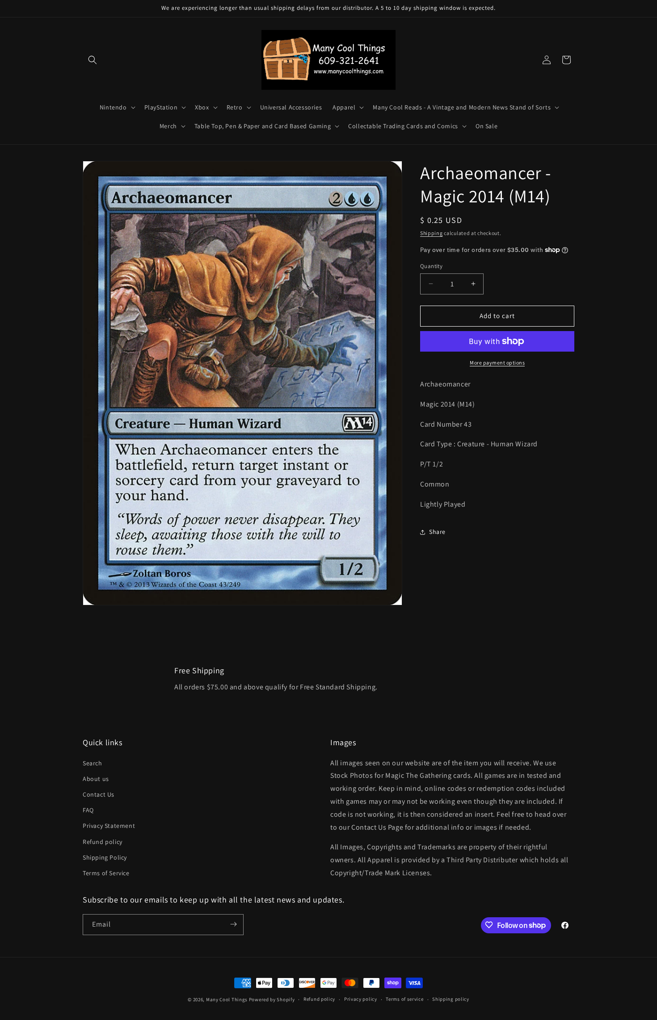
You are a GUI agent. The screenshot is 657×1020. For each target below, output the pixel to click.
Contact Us (98, 794)
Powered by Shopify (272, 999)
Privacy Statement (109, 826)
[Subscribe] (233, 924)
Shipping (431, 233)
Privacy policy (360, 999)
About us (96, 778)
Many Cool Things (227, 999)
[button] (92, 60)
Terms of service (404, 999)
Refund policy (102, 841)
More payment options (497, 362)
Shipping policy (450, 999)
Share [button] (437, 532)
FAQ (88, 810)
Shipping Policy (105, 857)
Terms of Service (106, 873)
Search (92, 763)
